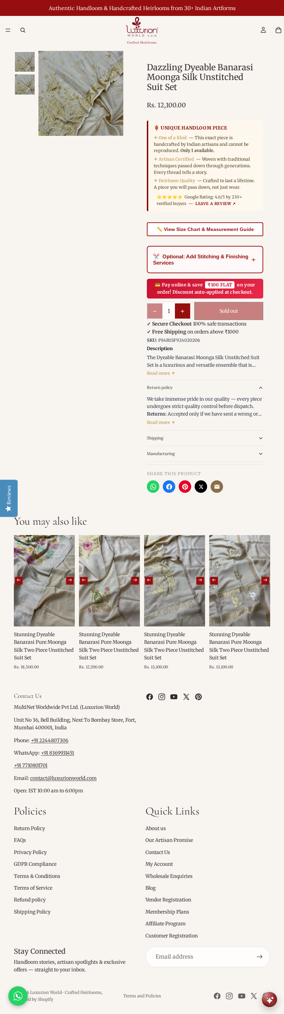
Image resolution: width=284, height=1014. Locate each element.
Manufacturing (161, 453)
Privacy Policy (30, 852)
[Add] (64, 616)
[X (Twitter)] (201, 486)
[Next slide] (70, 581)
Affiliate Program (165, 923)
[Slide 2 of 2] (25, 84)
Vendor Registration (168, 900)
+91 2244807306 (49, 740)
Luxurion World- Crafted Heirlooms (65, 992)
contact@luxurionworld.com (63, 778)
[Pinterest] (185, 486)
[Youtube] (174, 697)
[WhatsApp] (153, 486)
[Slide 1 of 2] (25, 62)
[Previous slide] (19, 581)
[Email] (217, 486)
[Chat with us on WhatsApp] (18, 996)
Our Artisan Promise (169, 840)
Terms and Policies (142, 995)
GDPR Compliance (35, 864)
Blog (150, 888)
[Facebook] (169, 486)
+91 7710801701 (30, 765)
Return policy (159, 387)
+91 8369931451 (57, 753)
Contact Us (157, 852)
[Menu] (8, 30)
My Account (159, 864)
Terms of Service (33, 888)
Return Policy (29, 828)
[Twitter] (186, 697)
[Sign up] (259, 956)
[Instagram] (162, 697)
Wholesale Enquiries (169, 876)
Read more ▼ (161, 373)
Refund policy (30, 900)
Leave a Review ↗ (215, 203)
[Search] (22, 30)
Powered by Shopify (33, 999)
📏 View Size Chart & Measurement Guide (205, 229)
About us (155, 828)
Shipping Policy (32, 911)
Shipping (155, 438)
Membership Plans (167, 911)
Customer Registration (171, 935)
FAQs (20, 840)
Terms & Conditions (37, 876)
